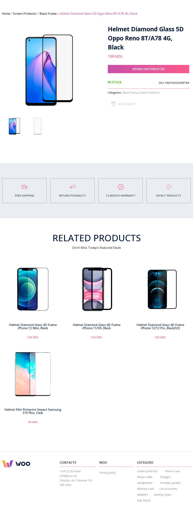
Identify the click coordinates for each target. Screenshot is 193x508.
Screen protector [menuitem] (147, 471)
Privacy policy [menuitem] (107, 472)
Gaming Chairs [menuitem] (162, 494)
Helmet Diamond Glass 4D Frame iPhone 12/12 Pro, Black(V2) (160, 326)
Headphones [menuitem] (144, 483)
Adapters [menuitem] (142, 494)
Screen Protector (25, 14)
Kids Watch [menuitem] (144, 500)
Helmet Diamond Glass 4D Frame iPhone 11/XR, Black (96, 326)
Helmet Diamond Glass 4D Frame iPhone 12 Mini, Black (33, 326)
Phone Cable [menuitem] (144, 477)
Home (6, 14)
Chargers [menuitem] (165, 477)
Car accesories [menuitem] (168, 488)
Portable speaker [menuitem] (170, 483)
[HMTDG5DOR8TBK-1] (49, 70)
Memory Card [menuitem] (145, 488)
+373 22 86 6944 (70, 471)
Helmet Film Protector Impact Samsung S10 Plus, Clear (32, 411)
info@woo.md (68, 476)
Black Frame (48, 14)
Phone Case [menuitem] (172, 471)
